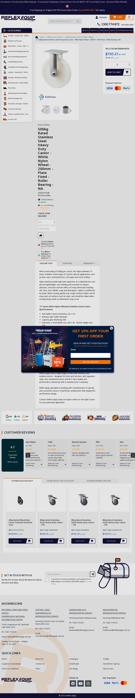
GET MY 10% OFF (90, 362)
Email (73, 349)
